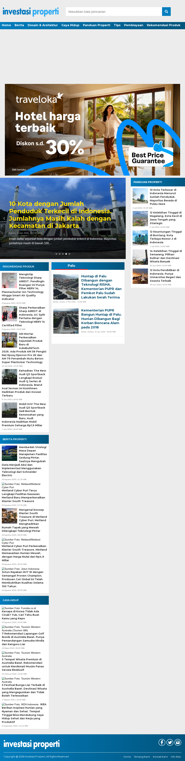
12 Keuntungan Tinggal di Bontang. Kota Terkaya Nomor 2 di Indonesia (166, 237)
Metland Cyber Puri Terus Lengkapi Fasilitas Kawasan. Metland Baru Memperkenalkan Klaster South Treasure (23, 496)
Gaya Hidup (70, 25)
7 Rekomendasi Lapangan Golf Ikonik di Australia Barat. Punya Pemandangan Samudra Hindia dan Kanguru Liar (23, 639)
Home (6, 25)
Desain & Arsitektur (43, 25)
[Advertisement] (92, 57)
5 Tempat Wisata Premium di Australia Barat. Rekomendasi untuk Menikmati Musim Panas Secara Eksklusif (23, 665)
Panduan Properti (96, 25)
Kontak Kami (160, 757)
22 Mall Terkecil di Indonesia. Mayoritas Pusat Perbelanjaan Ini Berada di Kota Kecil (62, 219)
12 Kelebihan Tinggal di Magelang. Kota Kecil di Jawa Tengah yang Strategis (166, 218)
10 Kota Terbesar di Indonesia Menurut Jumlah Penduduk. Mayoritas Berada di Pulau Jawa (163, 197)
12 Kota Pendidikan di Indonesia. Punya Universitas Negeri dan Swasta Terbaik (165, 275)
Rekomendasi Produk (163, 25)
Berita (19, 25)
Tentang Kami (142, 757)
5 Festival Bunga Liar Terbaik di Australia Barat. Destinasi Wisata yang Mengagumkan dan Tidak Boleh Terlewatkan (24, 690)
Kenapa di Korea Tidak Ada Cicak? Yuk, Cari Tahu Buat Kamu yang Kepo (20, 615)
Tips (117, 25)
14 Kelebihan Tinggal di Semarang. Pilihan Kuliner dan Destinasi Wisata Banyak (166, 256)
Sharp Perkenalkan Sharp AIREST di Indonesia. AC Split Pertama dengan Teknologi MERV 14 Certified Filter (23, 316)
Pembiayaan (133, 25)
